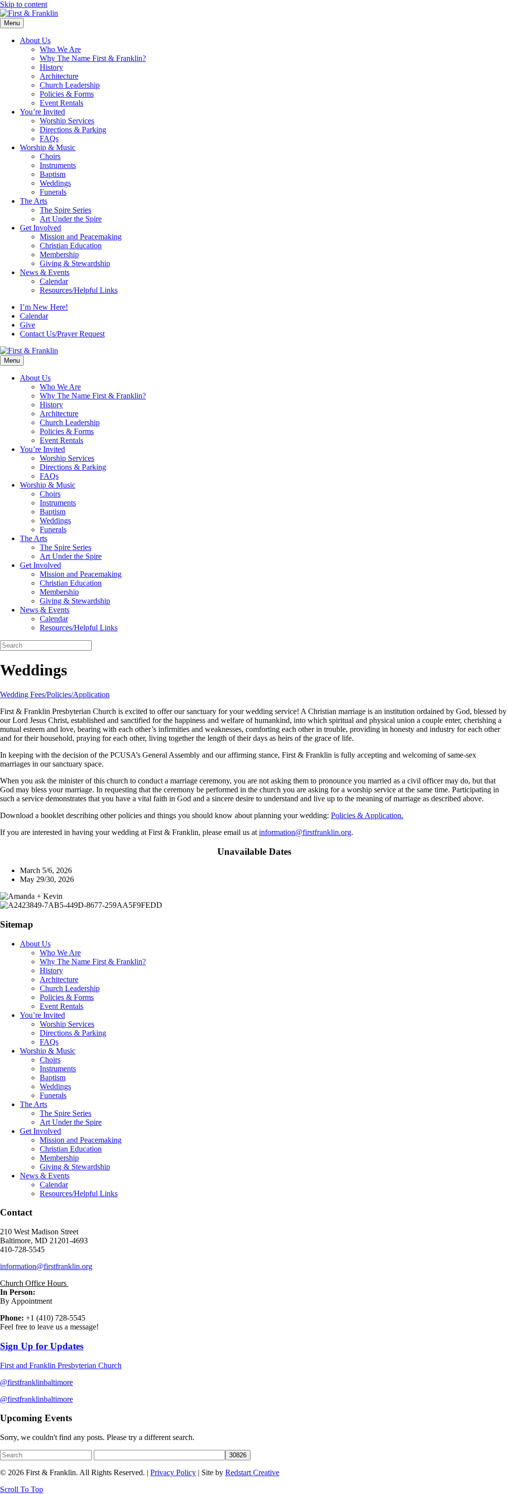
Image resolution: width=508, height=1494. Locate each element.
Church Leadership (70, 85)
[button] (21, 1489)
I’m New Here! (44, 307)
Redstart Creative (252, 1472)
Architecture (59, 76)
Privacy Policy (173, 1472)
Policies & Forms (67, 94)
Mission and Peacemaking (81, 236)
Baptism (52, 174)
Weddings (55, 183)
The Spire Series (65, 210)
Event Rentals (61, 103)
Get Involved (40, 227)
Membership (59, 254)
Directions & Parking (73, 129)
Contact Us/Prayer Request (62, 334)
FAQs (49, 138)
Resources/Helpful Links (79, 290)
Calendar (54, 281)
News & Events (44, 272)
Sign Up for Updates (41, 1346)
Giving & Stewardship (75, 263)
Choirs (50, 156)
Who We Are (60, 49)
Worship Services (67, 120)
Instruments (58, 165)
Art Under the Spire (71, 219)
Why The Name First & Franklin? (93, 58)
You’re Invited (42, 112)
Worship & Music (47, 147)
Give (27, 325)
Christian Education (71, 245)
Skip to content (23, 4)
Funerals (53, 192)
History (51, 67)
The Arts (33, 201)
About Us (35, 40)
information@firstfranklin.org (305, 832)
